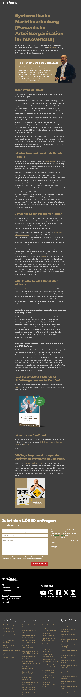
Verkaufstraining (8, 628)
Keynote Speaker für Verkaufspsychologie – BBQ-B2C (49, 677)
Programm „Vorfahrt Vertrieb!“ (34, 463)
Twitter (17, 444)
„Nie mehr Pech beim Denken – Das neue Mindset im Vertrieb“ (9, 656)
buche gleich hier (59, 535)
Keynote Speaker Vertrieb (50, 625)
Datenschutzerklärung (36, 558)
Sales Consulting (8, 625)
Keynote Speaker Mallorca (69, 626)
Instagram (59, 442)
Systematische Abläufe (22, 289)
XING (41, 442)
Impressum (6, 591)
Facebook (53, 442)
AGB (4, 585)
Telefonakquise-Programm (11, 650)
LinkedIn (46, 442)
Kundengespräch (50, 161)
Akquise (43, 256)
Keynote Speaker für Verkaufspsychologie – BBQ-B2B (49, 684)
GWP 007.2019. (53, 48)
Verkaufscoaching (8, 631)
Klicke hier (18, 387)
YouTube (26, 444)
